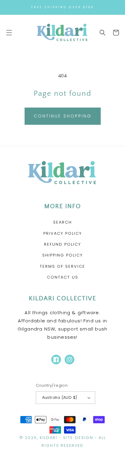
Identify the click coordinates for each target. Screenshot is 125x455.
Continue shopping (63, 116)
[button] (9, 32)
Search (62, 222)
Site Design (78, 437)
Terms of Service (62, 266)
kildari (48, 437)
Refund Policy (62, 244)
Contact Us (62, 277)
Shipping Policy (62, 255)
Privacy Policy (62, 233)
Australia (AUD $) (59, 397)
